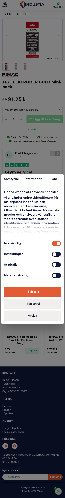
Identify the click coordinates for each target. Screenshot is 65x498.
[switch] (56, 254)
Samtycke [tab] (11, 179)
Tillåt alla (32, 292)
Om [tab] (54, 179)
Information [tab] (33, 179)
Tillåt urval (32, 303)
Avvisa (32, 315)
